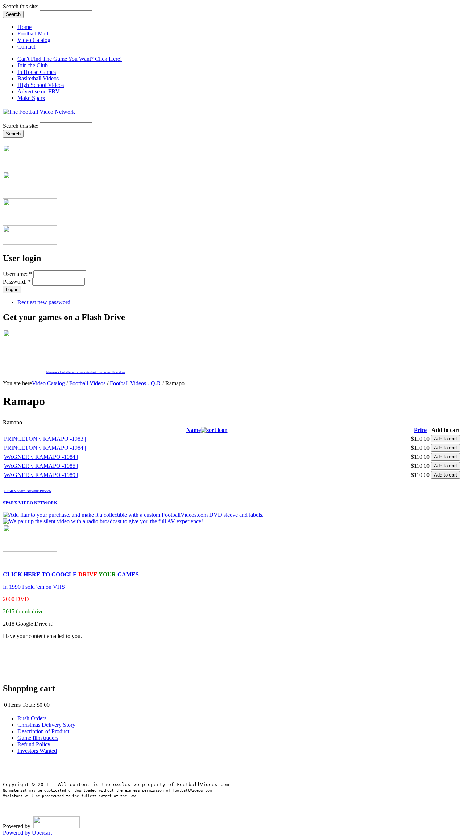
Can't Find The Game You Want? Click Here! (69, 59)
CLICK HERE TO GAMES (71, 574)
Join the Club (32, 65)
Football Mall (32, 33)
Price (420, 430)
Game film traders (37, 738)
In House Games (36, 72)
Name (193, 430)
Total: (28, 705)
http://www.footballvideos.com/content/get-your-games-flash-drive (85, 372)
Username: (17, 274)
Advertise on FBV (38, 91)
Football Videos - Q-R (135, 383)
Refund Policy (33, 744)
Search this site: (21, 6)
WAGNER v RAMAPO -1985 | (41, 466)
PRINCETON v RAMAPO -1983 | (45, 439)
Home (24, 27)
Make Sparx (31, 98)
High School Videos (40, 85)
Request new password (43, 302)
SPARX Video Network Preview (27, 491)
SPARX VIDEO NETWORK (30, 503)
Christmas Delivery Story (46, 725)
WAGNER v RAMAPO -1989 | (41, 475)
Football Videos (87, 383)
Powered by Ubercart (27, 833)
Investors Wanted (37, 751)
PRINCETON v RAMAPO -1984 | (45, 448)
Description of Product (43, 731)
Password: (17, 281)
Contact (26, 46)
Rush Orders (31, 718)
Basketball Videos (38, 78)
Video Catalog (33, 40)
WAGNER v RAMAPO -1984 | (41, 457)
